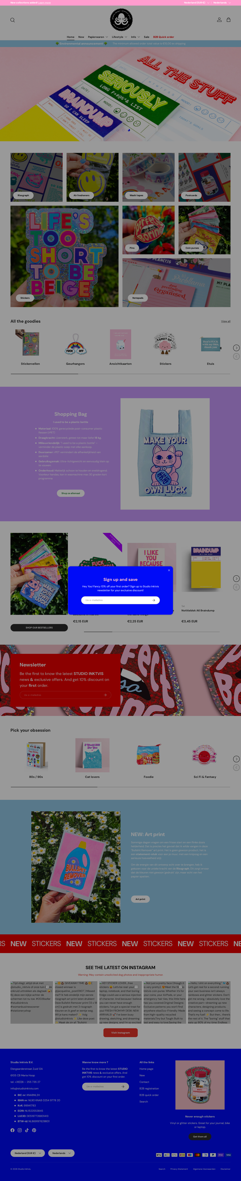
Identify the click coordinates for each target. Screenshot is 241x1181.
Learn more (41, 2)
